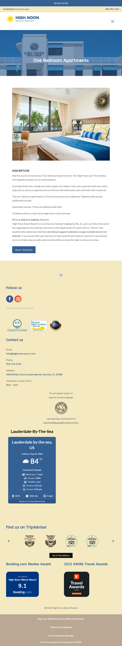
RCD (78, 642)
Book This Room (23, 249)
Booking (22, 592)
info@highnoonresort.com (20, 353)
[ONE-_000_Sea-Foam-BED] (61, 160)
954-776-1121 (13, 363)
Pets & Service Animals (61, 635)
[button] (8, 541)
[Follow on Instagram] (18, 299)
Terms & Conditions (61, 627)
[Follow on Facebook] (9, 299)
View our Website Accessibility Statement (60, 618)
